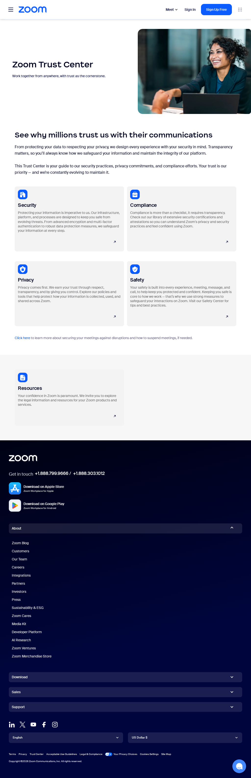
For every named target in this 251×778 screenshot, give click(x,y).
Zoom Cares (21, 616)
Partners (18, 583)
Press (16, 599)
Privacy (23, 754)
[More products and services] (240, 9)
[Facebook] (44, 725)
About (16, 528)
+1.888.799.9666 (51, 473)
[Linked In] (12, 725)
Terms (12, 754)
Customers (20, 551)
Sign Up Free (216, 9)
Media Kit (19, 624)
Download (20, 677)
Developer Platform (27, 632)
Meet (170, 9)
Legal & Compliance (91, 754)
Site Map (166, 754)
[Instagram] (55, 725)
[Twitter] (22, 725)
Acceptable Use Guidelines (61, 754)
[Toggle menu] (11, 9)
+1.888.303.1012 (89, 473)
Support (18, 708)
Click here (22, 338)
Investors (19, 591)
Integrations (21, 575)
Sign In (190, 9)
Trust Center (37, 754)
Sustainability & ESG (28, 607)
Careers (18, 567)
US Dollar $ (139, 738)
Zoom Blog (20, 543)
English (18, 738)
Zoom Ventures (24, 648)
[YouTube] (33, 725)
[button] (239, 766)
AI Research (21, 640)
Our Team (19, 559)
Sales (16, 692)
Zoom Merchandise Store (31, 656)
